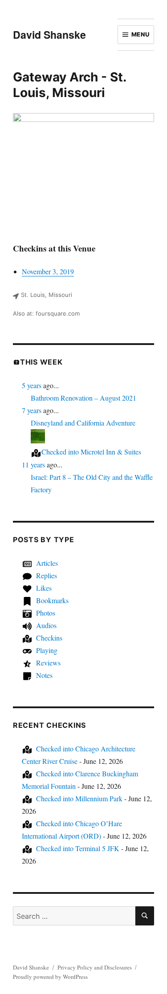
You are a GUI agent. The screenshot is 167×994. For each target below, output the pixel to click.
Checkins (49, 637)
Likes (44, 587)
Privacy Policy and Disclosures (94, 967)
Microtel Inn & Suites (91, 451)
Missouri (78, 92)
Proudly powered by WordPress (50, 977)
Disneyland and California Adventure (83, 422)
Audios (46, 625)
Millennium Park (79, 798)
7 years (31, 410)
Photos (45, 612)
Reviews (48, 662)
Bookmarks (52, 600)
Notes (44, 675)
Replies (46, 575)
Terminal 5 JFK (77, 848)
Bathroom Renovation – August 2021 (83, 397)
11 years (33, 464)
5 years (31, 385)
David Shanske (49, 34)
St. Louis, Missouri (46, 294)
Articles (47, 563)
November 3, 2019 (48, 271)
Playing (46, 650)
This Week (41, 361)
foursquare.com (58, 313)
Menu (140, 34)
